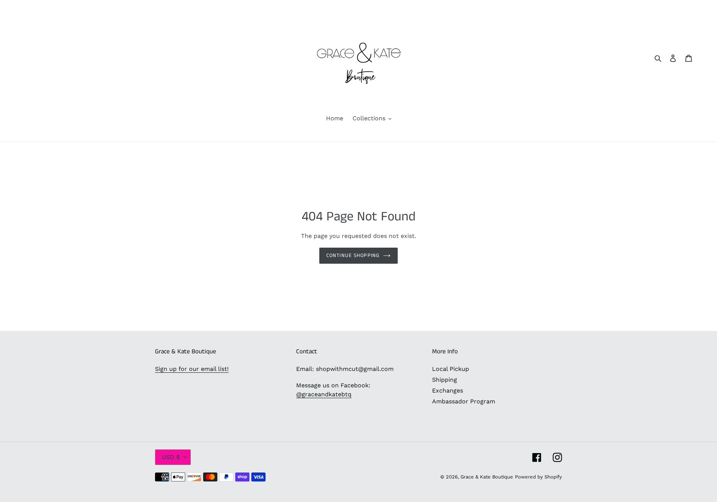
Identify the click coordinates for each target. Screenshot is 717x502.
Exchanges (447, 390)
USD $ (171, 457)
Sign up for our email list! (192, 368)
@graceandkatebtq (323, 394)
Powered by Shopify (538, 477)
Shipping (444, 379)
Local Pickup (450, 368)
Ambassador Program (463, 401)
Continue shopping (352, 255)
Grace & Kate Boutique (486, 477)
